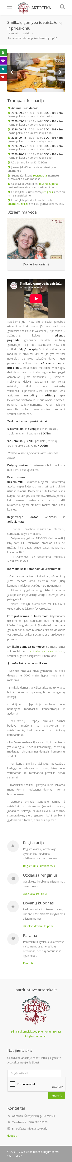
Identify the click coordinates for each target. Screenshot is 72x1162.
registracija (40, 175)
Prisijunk (56, 1095)
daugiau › (13, 1135)
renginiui (47, 192)
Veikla (26, 33)
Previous (12, 72)
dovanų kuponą (48, 184)
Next (60, 72)
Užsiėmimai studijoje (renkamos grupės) (32, 38)
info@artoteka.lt (37, 1128)
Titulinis (14, 33)
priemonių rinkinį (18, 204)
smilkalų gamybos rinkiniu (47, 651)
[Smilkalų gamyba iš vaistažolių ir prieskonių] (36, 72)
